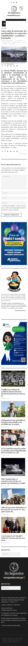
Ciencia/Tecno (11, 640)
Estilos (4, 641)
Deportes (5, 640)
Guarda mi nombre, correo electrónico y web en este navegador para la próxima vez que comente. (13, 208)
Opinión (18, 640)
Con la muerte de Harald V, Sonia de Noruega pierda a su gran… (13, 538)
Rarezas (9, 641)
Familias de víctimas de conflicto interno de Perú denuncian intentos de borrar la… (13, 392)
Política (4, 638)
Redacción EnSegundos (7, 40)
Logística (14, 641)
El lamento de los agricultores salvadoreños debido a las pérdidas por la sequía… (13, 422)
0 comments (24, 153)
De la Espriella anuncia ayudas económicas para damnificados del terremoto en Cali (13, 450)
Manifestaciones (16, 42)
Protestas (4, 43)
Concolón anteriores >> (21, 310)
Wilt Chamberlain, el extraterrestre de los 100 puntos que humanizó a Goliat (13, 481)
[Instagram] (16, 2)
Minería (24, 42)
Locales (4, 28)
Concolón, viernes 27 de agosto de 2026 (12, 303)
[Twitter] (14, 2)
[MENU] (4, 23)
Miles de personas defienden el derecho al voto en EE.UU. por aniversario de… (13, 509)
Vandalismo (12, 43)
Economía (10, 638)
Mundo (20, 638)
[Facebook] (11, 2)
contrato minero (6, 42)
